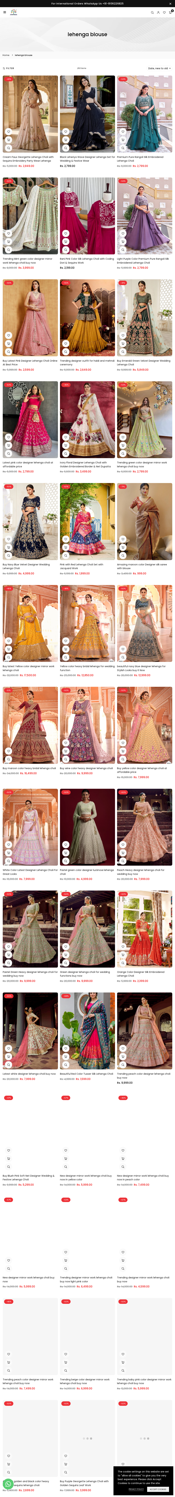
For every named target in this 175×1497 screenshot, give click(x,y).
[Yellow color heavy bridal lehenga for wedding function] (87, 623)
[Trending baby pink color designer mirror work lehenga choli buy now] (144, 1336)
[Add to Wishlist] (8, 131)
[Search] (152, 12)
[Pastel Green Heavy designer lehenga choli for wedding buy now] (30, 929)
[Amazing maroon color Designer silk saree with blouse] (144, 521)
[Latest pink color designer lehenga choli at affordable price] (30, 419)
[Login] (158, 12)
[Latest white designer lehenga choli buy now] (30, 1031)
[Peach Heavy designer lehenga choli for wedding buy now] (144, 827)
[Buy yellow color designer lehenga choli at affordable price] (144, 725)
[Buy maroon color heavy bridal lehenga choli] (30, 725)
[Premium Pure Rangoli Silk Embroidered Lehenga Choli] (144, 114)
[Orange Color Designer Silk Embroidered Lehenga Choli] (144, 929)
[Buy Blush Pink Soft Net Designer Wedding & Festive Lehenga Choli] (30, 1132)
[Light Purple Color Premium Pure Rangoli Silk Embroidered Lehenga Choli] (144, 216)
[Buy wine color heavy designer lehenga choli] (87, 725)
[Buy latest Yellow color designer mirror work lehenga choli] (30, 623)
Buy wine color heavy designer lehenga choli (86, 768)
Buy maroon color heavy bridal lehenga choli (29, 768)
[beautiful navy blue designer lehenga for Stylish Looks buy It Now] (144, 623)
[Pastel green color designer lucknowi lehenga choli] (87, 827)
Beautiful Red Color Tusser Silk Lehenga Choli (86, 1074)
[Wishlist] (164, 12)
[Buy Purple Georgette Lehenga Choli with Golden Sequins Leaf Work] (87, 1438)
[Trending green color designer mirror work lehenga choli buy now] (144, 419)
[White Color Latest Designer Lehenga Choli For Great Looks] (30, 827)
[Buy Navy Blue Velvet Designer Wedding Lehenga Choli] (30, 521)
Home (6, 55)
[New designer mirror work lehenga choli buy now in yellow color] (87, 1132)
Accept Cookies (158, 1489)
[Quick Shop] (8, 445)
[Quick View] (8, 148)
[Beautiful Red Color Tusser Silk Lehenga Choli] (87, 1031)
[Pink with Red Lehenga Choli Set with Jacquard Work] (87, 521)
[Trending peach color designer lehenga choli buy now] (144, 1031)
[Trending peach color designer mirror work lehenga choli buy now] (30, 1336)
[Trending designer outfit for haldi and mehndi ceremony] (87, 317)
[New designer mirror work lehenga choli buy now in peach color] (144, 1132)
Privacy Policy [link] (136, 1489)
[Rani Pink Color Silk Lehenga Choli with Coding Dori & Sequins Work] (87, 216)
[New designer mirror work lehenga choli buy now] (30, 1234)
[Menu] (5, 12)
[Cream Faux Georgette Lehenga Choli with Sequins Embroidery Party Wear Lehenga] (30, 114)
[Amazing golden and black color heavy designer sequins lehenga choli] (30, 1438)
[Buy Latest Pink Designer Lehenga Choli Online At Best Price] (30, 317)
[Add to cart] (8, 139)
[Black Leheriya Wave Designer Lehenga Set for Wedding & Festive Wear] (87, 114)
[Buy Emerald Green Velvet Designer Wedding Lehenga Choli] (144, 317)
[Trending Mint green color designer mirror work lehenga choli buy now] (30, 216)
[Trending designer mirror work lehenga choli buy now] (144, 1234)
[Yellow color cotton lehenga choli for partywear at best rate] (144, 1438)
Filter (10, 68)
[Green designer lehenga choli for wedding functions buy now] (87, 929)
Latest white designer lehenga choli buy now (29, 1074)
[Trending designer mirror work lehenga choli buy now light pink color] (87, 1234)
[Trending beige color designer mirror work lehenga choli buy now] (87, 1336)
